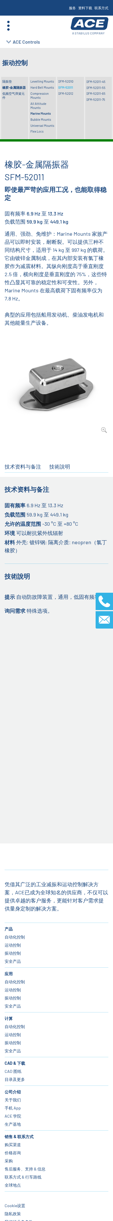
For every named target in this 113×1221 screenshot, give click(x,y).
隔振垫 (7, 81)
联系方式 (101, 8)
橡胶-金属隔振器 (14, 87)
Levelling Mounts (42, 81)
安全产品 (13, 961)
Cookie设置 (15, 1205)
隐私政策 (13, 1213)
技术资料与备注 (23, 466)
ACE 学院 (13, 1116)
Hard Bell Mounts (42, 87)
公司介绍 (13, 1091)
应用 (9, 973)
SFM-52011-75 (95, 99)
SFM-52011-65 (95, 93)
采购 (9, 1160)
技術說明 (59, 466)
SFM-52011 (65, 87)
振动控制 (13, 953)
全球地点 (13, 1185)
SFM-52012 (65, 93)
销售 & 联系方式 (19, 1136)
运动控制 (13, 945)
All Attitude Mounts (38, 105)
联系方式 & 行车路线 (23, 1176)
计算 (9, 1018)
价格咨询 (13, 1152)
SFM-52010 (65, 81)
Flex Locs (36, 131)
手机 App (13, 1107)
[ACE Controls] (89, 26)
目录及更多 (15, 1079)
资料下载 (85, 8)
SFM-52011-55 (95, 88)
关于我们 (13, 1099)
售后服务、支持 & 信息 (25, 1168)
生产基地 (13, 1124)
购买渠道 (13, 1144)
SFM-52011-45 (95, 81)
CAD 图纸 (13, 1071)
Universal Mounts (42, 125)
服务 (72, 8)
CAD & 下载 (15, 1063)
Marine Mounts (40, 113)
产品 (9, 928)
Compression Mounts (39, 95)
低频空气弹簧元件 (13, 95)
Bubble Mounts (40, 119)
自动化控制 (15, 936)
